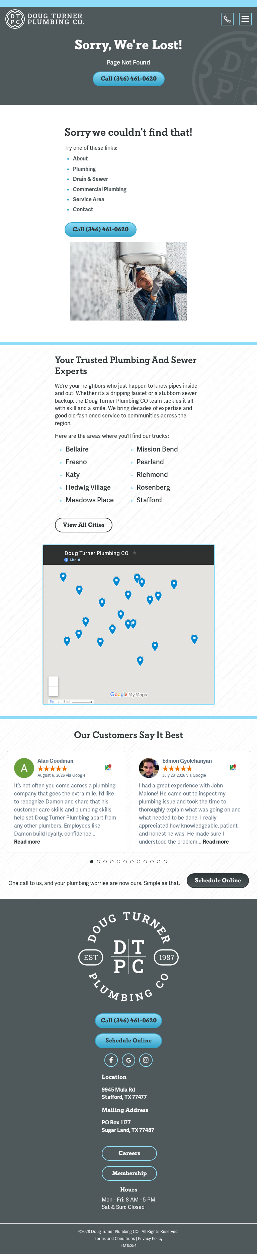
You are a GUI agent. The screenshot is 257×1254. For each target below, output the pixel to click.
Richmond (152, 474)
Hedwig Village (88, 487)
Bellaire (77, 449)
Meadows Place (90, 500)
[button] (91, 861)
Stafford (149, 500)
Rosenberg (153, 487)
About (80, 158)
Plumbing (84, 169)
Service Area (88, 199)
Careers (129, 1153)
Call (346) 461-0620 (129, 79)
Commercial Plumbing (99, 189)
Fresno (76, 462)
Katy (73, 474)
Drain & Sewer (90, 179)
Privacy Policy (150, 1238)
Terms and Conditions (115, 1238)
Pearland (150, 462)
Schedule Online (218, 880)
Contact (83, 209)
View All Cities (83, 525)
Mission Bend (157, 449)
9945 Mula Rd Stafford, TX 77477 (124, 1094)
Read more (27, 842)
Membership (129, 1173)
